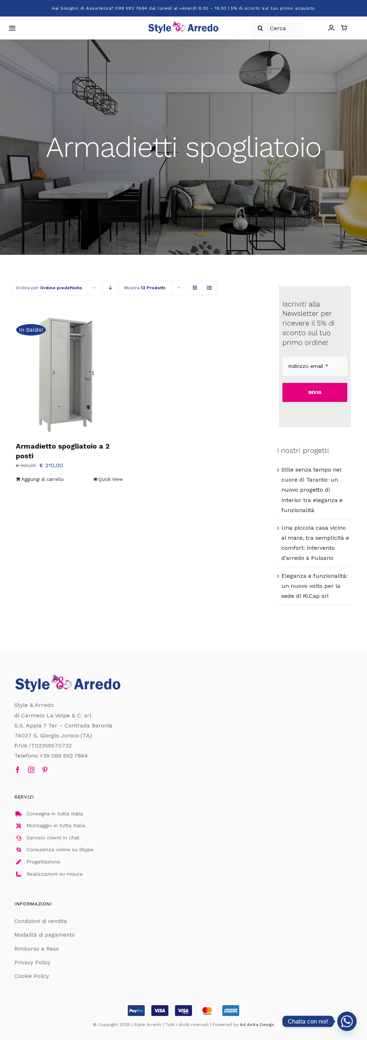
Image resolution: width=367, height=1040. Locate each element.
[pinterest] (45, 770)
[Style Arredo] (183, 22)
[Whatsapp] (347, 1021)
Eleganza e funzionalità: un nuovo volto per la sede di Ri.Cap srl (314, 585)
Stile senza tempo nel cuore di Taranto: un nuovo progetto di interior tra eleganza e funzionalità (312, 490)
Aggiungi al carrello (42, 479)
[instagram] (31, 770)
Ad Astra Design (257, 1024)
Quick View (111, 479)
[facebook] (17, 770)
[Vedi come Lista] (209, 288)
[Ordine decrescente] (110, 288)
